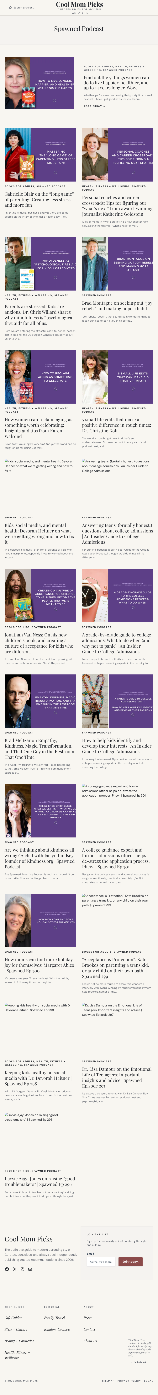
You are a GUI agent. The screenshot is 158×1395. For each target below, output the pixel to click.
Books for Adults (98, 66)
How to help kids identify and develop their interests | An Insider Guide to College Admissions (116, 746)
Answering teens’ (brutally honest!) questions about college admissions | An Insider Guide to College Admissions (117, 533)
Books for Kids (17, 627)
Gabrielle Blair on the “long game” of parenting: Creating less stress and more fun (39, 199)
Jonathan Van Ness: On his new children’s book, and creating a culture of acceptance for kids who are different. (39, 643)
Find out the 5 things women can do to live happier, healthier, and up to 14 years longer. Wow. (116, 82)
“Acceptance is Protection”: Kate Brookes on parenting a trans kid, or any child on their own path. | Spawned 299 (115, 968)
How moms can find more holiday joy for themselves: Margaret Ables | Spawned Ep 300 (39, 965)
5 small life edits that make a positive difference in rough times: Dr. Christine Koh (116, 425)
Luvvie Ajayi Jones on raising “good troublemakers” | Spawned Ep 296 (40, 1181)
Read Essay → (95, 106)
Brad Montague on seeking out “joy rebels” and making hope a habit (117, 305)
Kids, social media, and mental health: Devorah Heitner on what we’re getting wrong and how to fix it (39, 533)
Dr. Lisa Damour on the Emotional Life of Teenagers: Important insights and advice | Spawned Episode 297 (117, 1077)
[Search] (10, 7)
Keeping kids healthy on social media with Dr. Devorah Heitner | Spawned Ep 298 (38, 1078)
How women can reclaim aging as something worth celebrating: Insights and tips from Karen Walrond (38, 428)
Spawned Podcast (117, 70)
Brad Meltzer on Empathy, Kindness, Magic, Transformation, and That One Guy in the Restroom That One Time (39, 749)
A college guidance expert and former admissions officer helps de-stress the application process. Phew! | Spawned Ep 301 (116, 858)
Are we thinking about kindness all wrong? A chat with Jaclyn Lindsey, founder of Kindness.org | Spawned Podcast (40, 858)
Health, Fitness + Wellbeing (106, 186)
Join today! (131, 1262)
